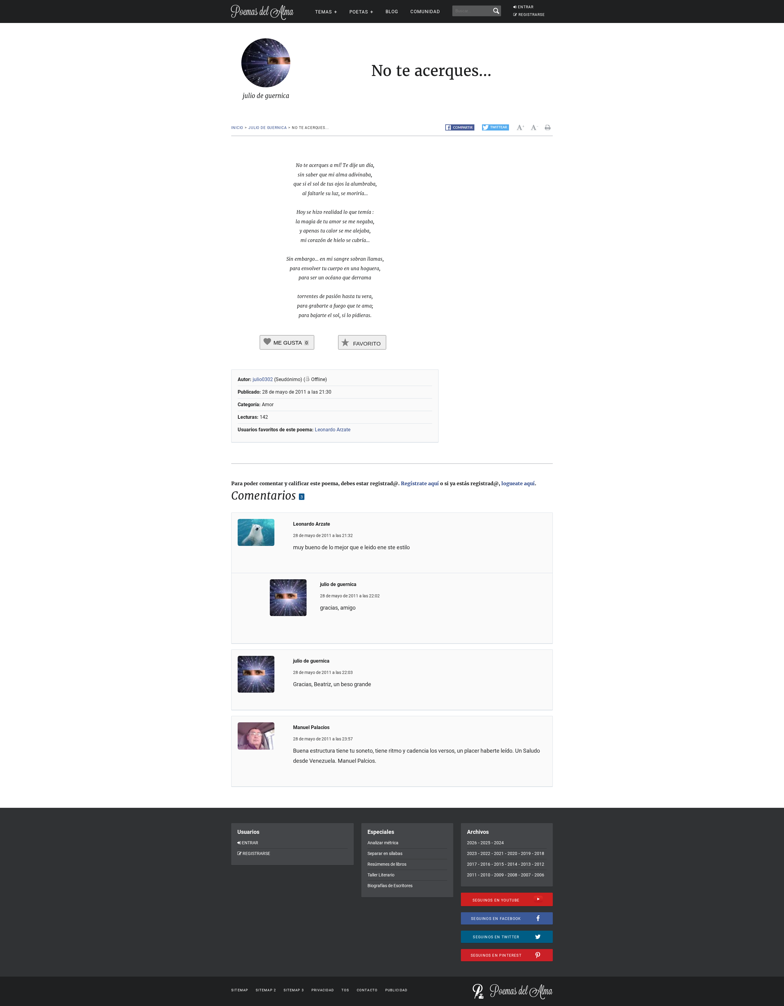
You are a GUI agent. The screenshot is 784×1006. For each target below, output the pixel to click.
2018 (539, 853)
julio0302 (263, 379)
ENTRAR (525, 7)
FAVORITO (366, 344)
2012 (539, 864)
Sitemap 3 (294, 990)
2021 (499, 853)
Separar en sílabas (385, 853)
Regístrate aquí (420, 483)
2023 (472, 853)
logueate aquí (518, 483)
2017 (472, 864)
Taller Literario (381, 875)
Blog (392, 11)
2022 (485, 853)
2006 (539, 875)
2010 (485, 875)
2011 (472, 875)
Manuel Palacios (311, 727)
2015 (499, 864)
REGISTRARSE (531, 15)
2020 (512, 853)
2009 (499, 875)
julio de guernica (267, 128)
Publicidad (396, 990)
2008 (512, 875)
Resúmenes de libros (387, 864)
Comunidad (425, 11)
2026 (472, 843)
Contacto (367, 990)
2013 (526, 864)
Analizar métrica (383, 843)
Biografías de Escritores (390, 885)
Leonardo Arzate (332, 430)
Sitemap (239, 990)
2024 (499, 843)
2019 (526, 853)
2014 (512, 864)
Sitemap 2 (266, 990)
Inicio (237, 128)
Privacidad (322, 990)
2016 (485, 864)
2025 (485, 843)
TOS (345, 990)
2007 (526, 875)
